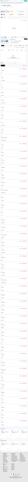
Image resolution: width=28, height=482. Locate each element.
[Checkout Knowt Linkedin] (19, 474)
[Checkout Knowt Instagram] (13, 474)
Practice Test (11, 45)
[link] (5, 434)
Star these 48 (25, 65)
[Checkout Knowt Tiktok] (11, 474)
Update (23, 47)
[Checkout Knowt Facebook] (15, 474)
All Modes (3, 45)
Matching (16, 45)
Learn (7, 45)
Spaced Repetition (22, 45)
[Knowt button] (25, 8)
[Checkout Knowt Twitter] (17, 474)
